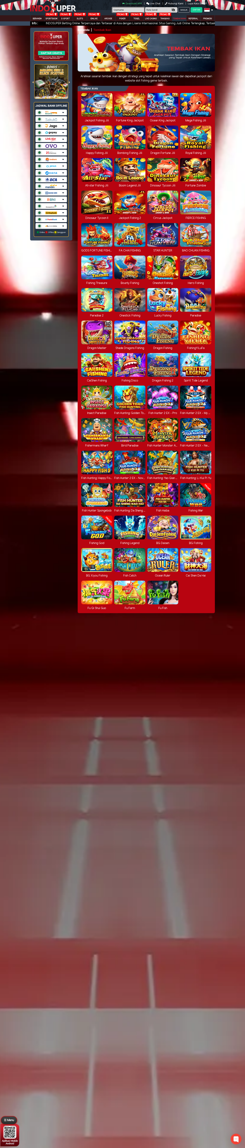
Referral (193, 18)
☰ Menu (9, 1120)
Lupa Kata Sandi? (198, 3)
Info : (35, 23)
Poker (122, 18)
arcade (108, 18)
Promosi (207, 18)
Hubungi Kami (175, 3)
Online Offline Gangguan (52, 232)
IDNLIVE (94, 18)
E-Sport (65, 18)
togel (136, 18)
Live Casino (151, 18)
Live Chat (154, 3)
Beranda (37, 18)
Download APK (134, 3)
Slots (80, 18)
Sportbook (52, 18)
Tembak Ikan (179, 18)
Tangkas (165, 18)
